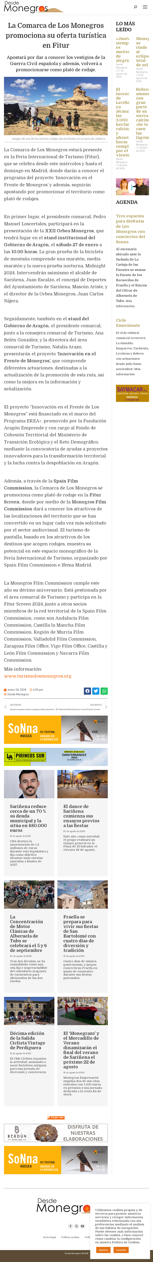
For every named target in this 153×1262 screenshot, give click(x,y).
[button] (87, 691)
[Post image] (29, 784)
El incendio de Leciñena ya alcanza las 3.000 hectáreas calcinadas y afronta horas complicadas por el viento (128, 122)
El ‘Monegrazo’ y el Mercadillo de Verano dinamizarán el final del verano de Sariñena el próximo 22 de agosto (81, 1050)
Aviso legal (49, 1237)
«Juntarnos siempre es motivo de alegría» (127, 49)
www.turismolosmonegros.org (37, 676)
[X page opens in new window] (76, 1226)
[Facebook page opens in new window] (70, 1226)
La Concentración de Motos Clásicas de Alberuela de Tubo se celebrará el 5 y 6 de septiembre (28, 933)
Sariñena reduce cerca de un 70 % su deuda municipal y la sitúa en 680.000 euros (28, 818)
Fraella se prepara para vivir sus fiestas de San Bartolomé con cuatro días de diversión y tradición (80, 933)
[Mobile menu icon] (145, 7)
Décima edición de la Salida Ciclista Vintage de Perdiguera (27, 1040)
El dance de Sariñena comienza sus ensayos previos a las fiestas (81, 816)
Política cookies (70, 1237)
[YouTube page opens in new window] (82, 1226)
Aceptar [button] (121, 1249)
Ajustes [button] (103, 1249)
